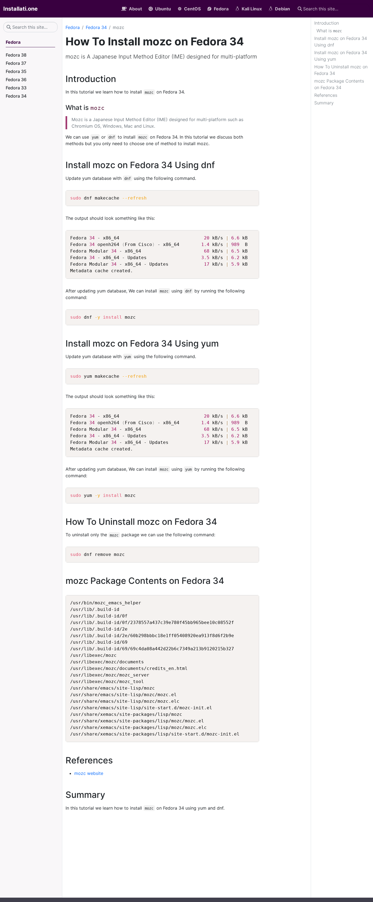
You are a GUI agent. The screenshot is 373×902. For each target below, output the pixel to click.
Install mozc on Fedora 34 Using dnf (340, 42)
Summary (324, 103)
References (325, 95)
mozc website (88, 773)
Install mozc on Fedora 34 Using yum (340, 56)
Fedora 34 (96, 27)
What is (329, 30)
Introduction (326, 23)
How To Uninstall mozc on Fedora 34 (341, 70)
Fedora (73, 27)
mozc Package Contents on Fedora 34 (339, 84)
